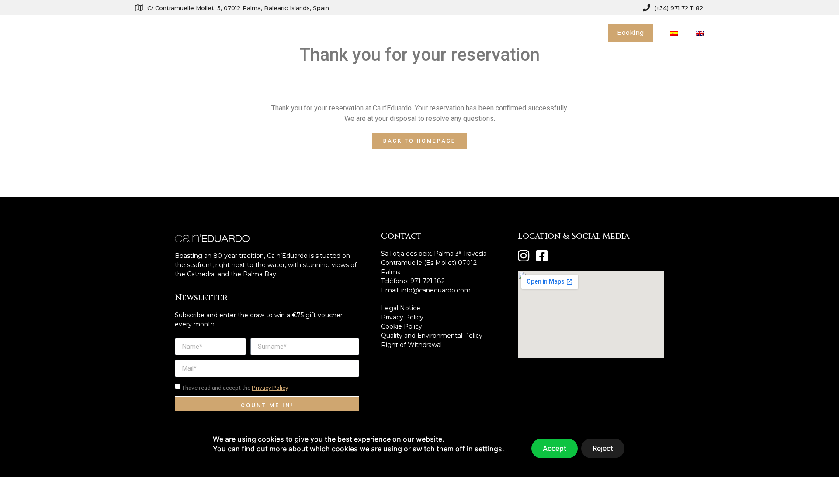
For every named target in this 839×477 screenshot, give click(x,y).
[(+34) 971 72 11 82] (646, 7)
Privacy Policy (270, 387)
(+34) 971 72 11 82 (679, 7)
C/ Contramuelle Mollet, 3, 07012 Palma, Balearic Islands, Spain (238, 7)
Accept (554, 448)
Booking (630, 33)
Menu (474, 33)
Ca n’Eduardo (418, 33)
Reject (603, 448)
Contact (577, 33)
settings (488, 449)
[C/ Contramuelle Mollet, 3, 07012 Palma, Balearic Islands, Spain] (139, 7)
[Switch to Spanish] (674, 33)
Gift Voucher (528, 33)
